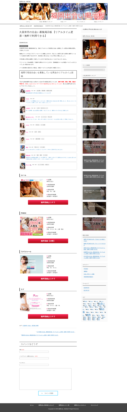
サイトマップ (94, 405)
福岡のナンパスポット (80, 405)
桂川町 (97, 312)
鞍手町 (89, 319)
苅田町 (89, 318)
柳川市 (93, 312)
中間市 (85, 303)
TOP (27, 26)
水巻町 (102, 312)
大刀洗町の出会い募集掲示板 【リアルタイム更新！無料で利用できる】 (56, 332)
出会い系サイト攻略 (89, 274)
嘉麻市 (90, 305)
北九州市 (85, 305)
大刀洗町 (99, 305)
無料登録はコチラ (48, 202)
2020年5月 (86, 287)
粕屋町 (99, 317)
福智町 (103, 315)
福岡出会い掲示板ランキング (46, 405)
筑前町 (85, 317)
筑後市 (89, 317)
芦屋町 (85, 318)
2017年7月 (86, 290)
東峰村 (88, 312)
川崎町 (92, 309)
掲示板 (34, 325)
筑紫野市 (94, 317)
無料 (37, 325)
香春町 (98, 319)
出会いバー (63, 21)
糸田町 (104, 317)
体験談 (85, 271)
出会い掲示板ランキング (45, 21)
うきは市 (91, 301)
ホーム (28, 21)
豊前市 (98, 318)
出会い (29, 325)
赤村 (103, 318)
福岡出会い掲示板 (25, 1)
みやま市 (101, 301)
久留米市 (25, 325)
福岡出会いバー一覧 (64, 405)
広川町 (97, 309)
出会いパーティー (98, 21)
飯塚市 (94, 319)
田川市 (94, 315)
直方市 (98, 315)
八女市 (95, 303)
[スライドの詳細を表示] (94, 49)
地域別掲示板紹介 (23, 46)
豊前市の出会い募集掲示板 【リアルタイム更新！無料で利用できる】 (40, 335)
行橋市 (94, 318)
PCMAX (86, 268)
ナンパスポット (81, 21)
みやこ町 (96, 301)
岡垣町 (87, 309)
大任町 (95, 305)
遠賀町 (85, 319)
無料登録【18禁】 (48, 241)
